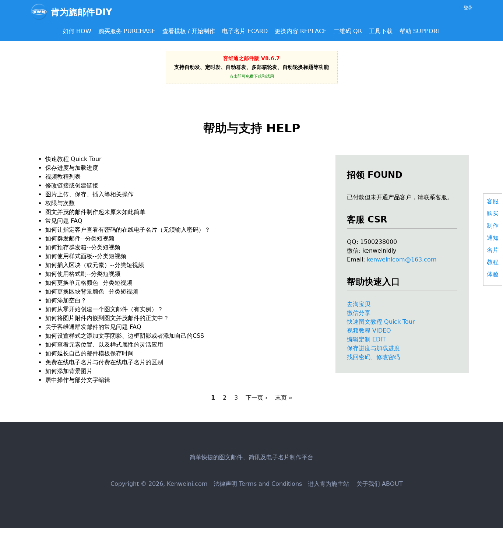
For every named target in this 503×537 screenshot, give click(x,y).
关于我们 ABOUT (379, 483)
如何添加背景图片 (68, 371)
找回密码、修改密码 (373, 357)
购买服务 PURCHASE (126, 31)
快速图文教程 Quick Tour (381, 321)
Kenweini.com (187, 483)
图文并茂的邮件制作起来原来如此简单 (95, 211)
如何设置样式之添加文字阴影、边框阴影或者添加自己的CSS (124, 335)
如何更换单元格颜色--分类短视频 (88, 282)
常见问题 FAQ (63, 220)
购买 (493, 213)
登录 (468, 7)
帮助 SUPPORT (420, 31)
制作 (493, 225)
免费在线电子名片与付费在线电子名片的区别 (104, 362)
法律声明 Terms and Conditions (258, 483)
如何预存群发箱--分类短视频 (82, 247)
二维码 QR (348, 31)
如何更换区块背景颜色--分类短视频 (91, 291)
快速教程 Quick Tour (73, 158)
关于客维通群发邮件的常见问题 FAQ (93, 326)
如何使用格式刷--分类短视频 (82, 273)
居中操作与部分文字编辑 (77, 379)
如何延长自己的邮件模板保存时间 (89, 353)
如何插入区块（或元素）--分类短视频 (94, 265)
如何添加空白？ (66, 300)
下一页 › (256, 397)
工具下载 (381, 31)
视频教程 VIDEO (369, 330)
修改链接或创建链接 (71, 185)
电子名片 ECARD (245, 31)
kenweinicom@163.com (402, 259)
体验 (493, 274)
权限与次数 (60, 203)
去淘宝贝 (358, 304)
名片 (493, 249)
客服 (493, 201)
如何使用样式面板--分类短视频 (85, 256)
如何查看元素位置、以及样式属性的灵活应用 (104, 344)
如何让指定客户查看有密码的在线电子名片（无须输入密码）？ (127, 229)
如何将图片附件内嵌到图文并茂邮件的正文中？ (107, 318)
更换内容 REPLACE (301, 31)
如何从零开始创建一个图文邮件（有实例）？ (104, 309)
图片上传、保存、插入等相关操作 (89, 194)
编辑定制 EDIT (366, 339)
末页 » (283, 397)
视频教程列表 (63, 176)
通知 (493, 237)
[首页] (41, 11)
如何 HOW (77, 31)
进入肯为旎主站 (328, 483)
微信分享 (358, 312)
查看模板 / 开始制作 (188, 31)
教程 (493, 262)
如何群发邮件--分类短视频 (80, 238)
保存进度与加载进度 (373, 348)
